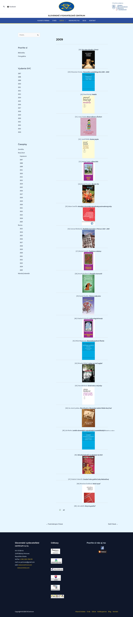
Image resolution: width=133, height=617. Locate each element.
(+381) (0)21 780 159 (26, 559)
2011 (19, 87)
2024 (19, 132)
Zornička (21, 149)
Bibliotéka (21, 53)
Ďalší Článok (113, 524)
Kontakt (92, 21)
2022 (19, 125)
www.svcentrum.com (25, 565)
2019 (19, 115)
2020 (19, 118)
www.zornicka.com (23, 568)
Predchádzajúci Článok (54, 524)
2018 (19, 111)
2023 (19, 129)
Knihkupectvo (74, 21)
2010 (19, 84)
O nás (54, 21)
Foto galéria (22, 56)
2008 (19, 77)
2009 (19, 80)
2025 (21, 222)
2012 (19, 91)
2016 (19, 104)
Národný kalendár (24, 273)
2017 (19, 108)
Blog (84, 21)
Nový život (21, 153)
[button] (4, 7)
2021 (19, 122)
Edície (62, 21)
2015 (19, 101)
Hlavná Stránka (43, 21)
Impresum (23, 156)
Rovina (20, 225)
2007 (19, 73)
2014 (19, 98)
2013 (19, 94)
